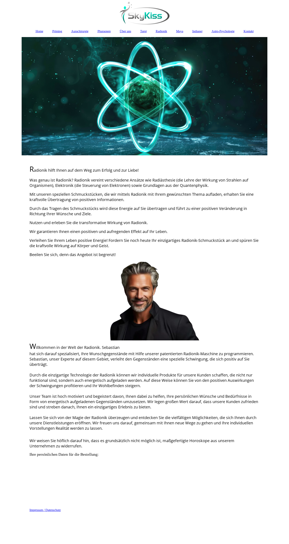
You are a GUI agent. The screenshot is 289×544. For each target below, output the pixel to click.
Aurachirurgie (79, 31)
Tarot (143, 31)
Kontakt (249, 31)
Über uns (125, 31)
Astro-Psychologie (223, 31)
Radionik (161, 31)
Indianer (197, 31)
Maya (179, 31)
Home (39, 31)
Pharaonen (104, 31)
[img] (144, 13)
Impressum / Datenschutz (45, 510)
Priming (57, 31)
